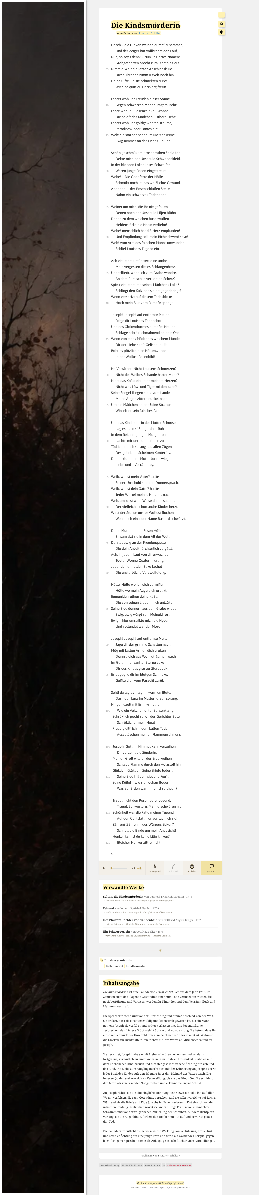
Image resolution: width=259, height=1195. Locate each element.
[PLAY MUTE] (122, 868)
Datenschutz (184, 1187)
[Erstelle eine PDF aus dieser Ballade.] (221, 24)
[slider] (118, 868)
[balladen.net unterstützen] (221, 32)
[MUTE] (133, 868)
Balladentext (114, 966)
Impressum (171, 1187)
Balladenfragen (157, 1187)
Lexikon (144, 1187)
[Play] (104, 868)
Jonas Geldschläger (163, 1183)
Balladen (135, 1187)
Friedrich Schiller (150, 33)
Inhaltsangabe (135, 966)
